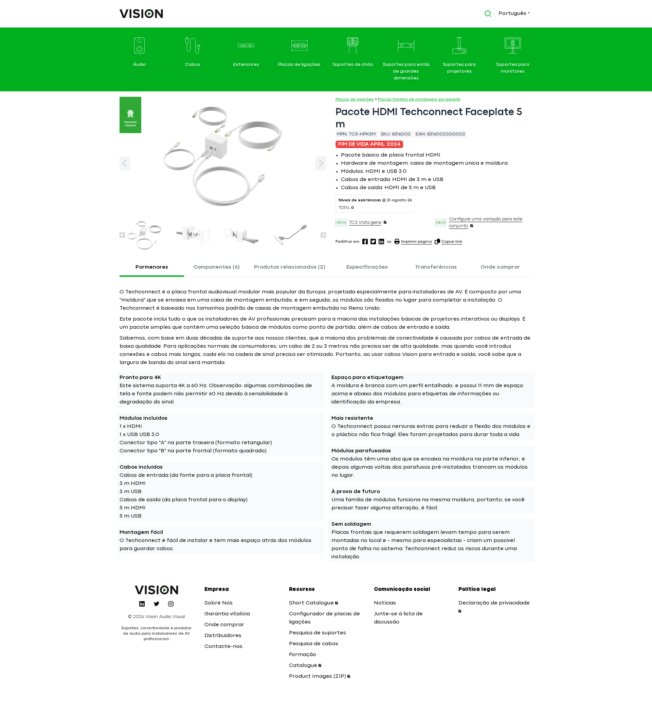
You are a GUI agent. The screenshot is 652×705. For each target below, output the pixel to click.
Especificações (367, 267)
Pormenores (151, 267)
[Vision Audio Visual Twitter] (156, 603)
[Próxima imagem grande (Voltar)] (125, 163)
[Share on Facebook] (365, 241)
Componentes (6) (216, 267)
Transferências (436, 267)
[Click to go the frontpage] (141, 13)
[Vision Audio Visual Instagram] (171, 603)
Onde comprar (500, 267)
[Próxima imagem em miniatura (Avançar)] (323, 235)
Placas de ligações (355, 99)
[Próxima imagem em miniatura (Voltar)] (122, 235)
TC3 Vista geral (365, 222)
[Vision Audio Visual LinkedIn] (142, 603)
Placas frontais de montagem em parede (419, 99)
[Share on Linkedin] (381, 241)
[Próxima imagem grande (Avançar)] (320, 163)
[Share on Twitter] (373, 241)
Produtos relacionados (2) (289, 267)
